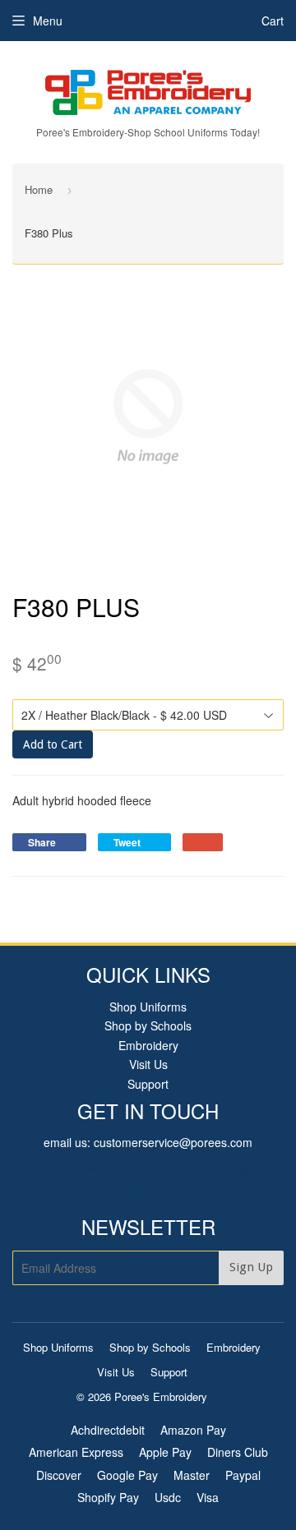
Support (148, 1084)
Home (39, 189)
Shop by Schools (148, 1025)
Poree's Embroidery (160, 1396)
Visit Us (148, 1064)
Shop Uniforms (148, 1006)
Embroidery (148, 1045)
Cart (272, 20)
